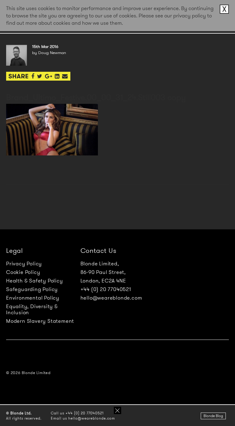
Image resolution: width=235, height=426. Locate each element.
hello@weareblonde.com (111, 297)
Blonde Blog (213, 415)
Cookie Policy (23, 272)
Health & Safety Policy (34, 280)
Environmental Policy (32, 297)
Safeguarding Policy (32, 289)
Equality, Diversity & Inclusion (32, 309)
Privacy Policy (24, 263)
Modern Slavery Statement (40, 321)
